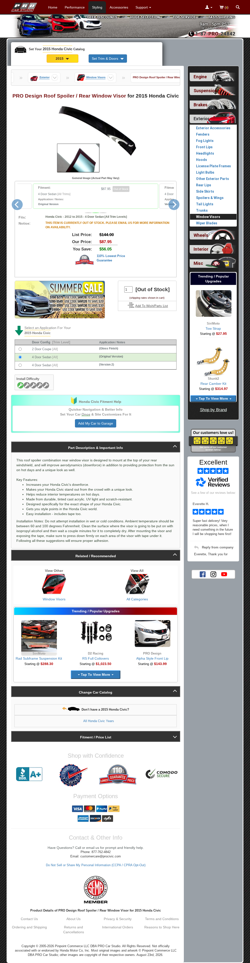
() (226, 7)
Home (52, 7)
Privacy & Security (118, 919)
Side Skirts (205, 191)
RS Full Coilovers (95, 658)
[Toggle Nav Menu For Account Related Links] (208, 7)
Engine (200, 76)
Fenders (202, 134)
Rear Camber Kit (213, 384)
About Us (73, 919)
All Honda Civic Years (98, 721)
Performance (75, 7)
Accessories (119, 7)
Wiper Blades (206, 223)
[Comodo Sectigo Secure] (161, 774)
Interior (201, 249)
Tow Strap (213, 328)
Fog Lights (205, 141)
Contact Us (29, 919)
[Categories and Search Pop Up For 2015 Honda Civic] (237, 7)
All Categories (137, 599)
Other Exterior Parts (212, 179)
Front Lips (204, 147)
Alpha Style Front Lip (152, 658)
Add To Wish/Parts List (151, 306)
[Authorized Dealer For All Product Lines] (73, 775)
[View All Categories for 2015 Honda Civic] (137, 584)
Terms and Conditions (162, 919)
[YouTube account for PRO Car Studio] (224, 574)
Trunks (202, 210)
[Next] (173, 204)
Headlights (205, 153)
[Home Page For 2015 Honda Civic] (24, 6)
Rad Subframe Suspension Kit (39, 658)
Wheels (201, 235)
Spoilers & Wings (210, 198)
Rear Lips (203, 185)
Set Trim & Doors (105, 58)
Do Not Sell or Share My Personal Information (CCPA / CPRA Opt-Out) (96, 865)
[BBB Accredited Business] (29, 774)
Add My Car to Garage (95, 423)
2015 (60, 58)
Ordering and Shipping (29, 927)
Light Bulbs (205, 172)
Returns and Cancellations (73, 929)
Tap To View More (95, 674)
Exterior (201, 118)
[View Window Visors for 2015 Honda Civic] (54, 584)
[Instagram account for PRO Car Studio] (213, 574)
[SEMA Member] (95, 889)
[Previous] (17, 204)
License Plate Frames (213, 166)
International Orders (117, 927)
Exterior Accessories (213, 128)
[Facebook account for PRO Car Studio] (203, 574)
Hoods (201, 160)
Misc (198, 263)
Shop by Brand (213, 409)
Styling (97, 7)
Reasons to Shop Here (161, 927)
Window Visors (54, 599)
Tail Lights (204, 204)
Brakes (201, 104)
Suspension (205, 90)
